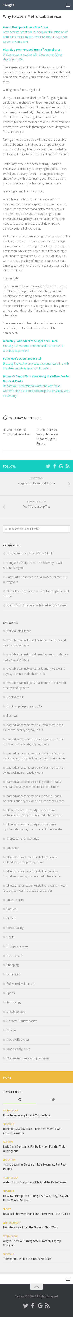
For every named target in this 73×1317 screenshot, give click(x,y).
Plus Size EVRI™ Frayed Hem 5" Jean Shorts (31, 49)
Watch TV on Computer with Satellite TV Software (36, 605)
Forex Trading (15, 928)
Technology (14, 1002)
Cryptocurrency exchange (23, 838)
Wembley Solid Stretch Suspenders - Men (30, 341)
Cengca (8, 5)
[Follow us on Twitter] (48, 466)
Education (13, 848)
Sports (11, 993)
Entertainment (15, 900)
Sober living (14, 974)
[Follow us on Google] (61, 466)
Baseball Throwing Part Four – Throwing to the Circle (36, 1214)
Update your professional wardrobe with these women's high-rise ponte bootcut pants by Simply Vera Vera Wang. (36, 391)
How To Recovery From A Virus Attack (30, 553)
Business (12, 715)
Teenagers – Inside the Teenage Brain (27, 1259)
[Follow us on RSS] (67, 466)
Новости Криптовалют (22, 1021)
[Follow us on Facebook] (54, 466)
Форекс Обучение (18, 1049)
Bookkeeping (15, 697)
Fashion (12, 909)
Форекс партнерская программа (28, 1058)
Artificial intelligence (19, 631)
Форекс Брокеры (18, 1039)
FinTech (11, 918)
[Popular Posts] (53, 1100)
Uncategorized (16, 1011)
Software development (20, 984)
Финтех (11, 1030)
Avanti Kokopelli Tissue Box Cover (25, 27)
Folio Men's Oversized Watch (22, 358)
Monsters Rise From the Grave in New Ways (30, 1227)
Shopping (13, 965)
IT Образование (17, 946)
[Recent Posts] (19, 1100)
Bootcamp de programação (24, 706)
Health (11, 937)
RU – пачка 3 (15, 956)
